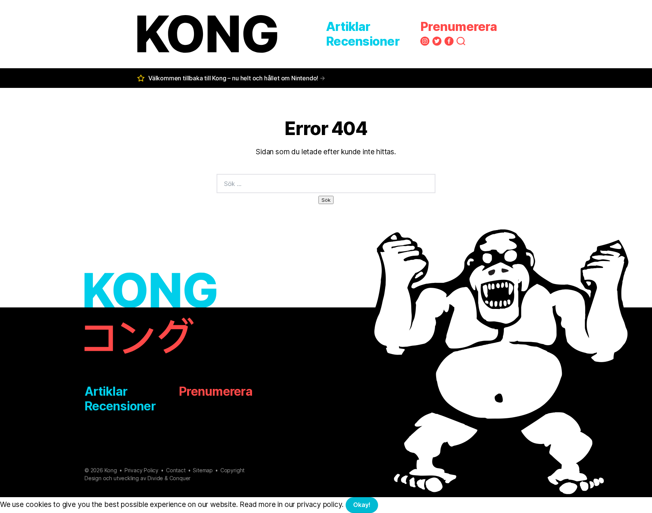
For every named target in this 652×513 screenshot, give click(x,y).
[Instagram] (424, 41)
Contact (176, 470)
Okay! (362, 504)
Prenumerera (458, 26)
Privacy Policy (141, 470)
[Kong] (207, 34)
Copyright (232, 470)
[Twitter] (436, 41)
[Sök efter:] (326, 183)
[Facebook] (449, 41)
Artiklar (348, 26)
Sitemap (203, 470)
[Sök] (461, 41)
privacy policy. (334, 504)
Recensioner (363, 41)
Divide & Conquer (169, 478)
